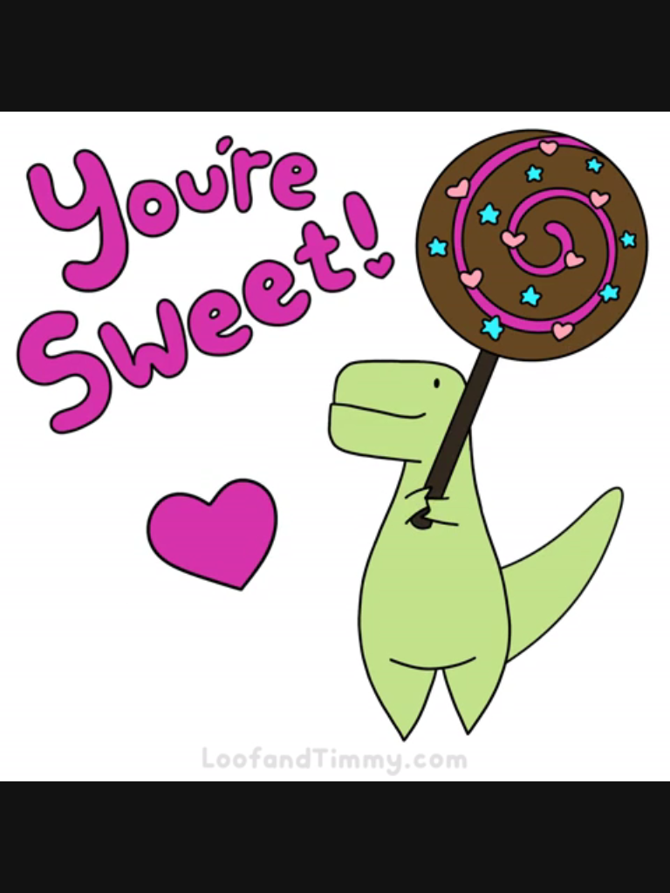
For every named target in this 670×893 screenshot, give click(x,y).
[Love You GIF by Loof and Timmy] (335, 446)
